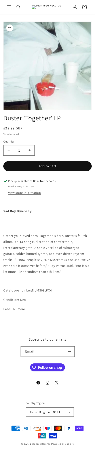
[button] (9, 7)
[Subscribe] (69, 351)
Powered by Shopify (62, 443)
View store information (24, 193)
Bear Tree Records (40, 443)
